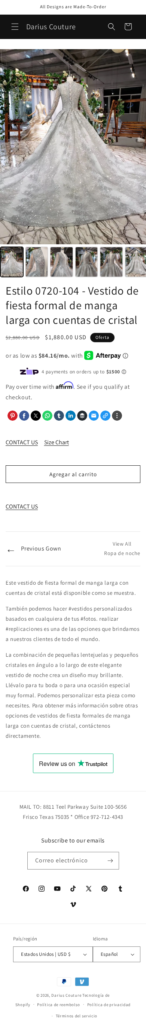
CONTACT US (22, 442)
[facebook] (24, 416)
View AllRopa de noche (122, 548)
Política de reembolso (58, 1004)
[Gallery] (73, 164)
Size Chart (56, 442)
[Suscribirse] (110, 861)
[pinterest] (12, 416)
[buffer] (82, 416)
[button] (15, 26)
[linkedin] (71, 416)
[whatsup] (47, 416)
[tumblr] (59, 416)
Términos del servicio (77, 1015)
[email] (94, 416)
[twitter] (36, 416)
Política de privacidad (109, 1004)
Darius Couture (66, 995)
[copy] (105, 416)
